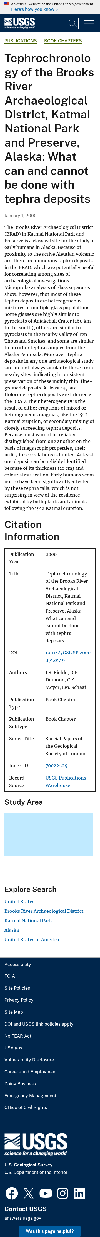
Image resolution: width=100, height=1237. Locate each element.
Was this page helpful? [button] (50, 1231)
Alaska (11, 930)
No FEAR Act (17, 1036)
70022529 (57, 765)
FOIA (9, 976)
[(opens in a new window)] (11, 1192)
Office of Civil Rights (25, 1107)
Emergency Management (30, 1095)
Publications (20, 40)
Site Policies (17, 988)
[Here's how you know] (50, 7)
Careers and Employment (30, 1071)
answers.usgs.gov (22, 1218)
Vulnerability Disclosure (29, 1059)
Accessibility (17, 964)
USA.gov (13, 1047)
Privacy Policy (19, 1000)
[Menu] (89, 24)
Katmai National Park (28, 920)
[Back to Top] (80, 1217)
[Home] (19, 27)
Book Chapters (63, 40)
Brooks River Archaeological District (44, 911)
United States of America (31, 939)
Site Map (13, 1012)
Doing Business (20, 1083)
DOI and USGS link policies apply (39, 1024)
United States (19, 901)
